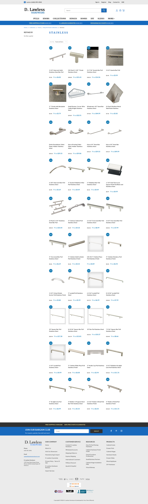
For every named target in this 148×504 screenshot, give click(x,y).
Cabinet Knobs (110, 445)
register (103, 2)
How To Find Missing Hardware (92, 445)
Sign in (97, 2)
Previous (143, 499)
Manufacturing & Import (52, 455)
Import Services (49, 471)
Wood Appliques (111, 461)
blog (109, 2)
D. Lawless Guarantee (51, 458)
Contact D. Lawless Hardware (71, 445)
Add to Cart (57, 56)
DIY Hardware (110, 464)
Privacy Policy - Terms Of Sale (52, 462)
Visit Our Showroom (51, 451)
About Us (48, 448)
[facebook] (111, 431)
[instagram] (121, 431)
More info (40, 23)
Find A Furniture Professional (91, 455)
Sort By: (52, 41)
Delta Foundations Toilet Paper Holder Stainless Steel (56, 146)
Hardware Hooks (111, 455)
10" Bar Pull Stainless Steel (95, 329)
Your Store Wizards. (89, 500)
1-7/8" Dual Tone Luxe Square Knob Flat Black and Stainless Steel (114, 184)
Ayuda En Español (71, 466)
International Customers (73, 459)
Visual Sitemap (90, 467)
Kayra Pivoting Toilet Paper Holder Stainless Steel (75, 146)
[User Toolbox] (117, 10)
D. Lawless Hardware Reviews (51, 466)
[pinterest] (116, 431)
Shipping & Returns (71, 453)
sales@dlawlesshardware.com (32, 456)
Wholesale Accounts (72, 450)
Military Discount (71, 463)
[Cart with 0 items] (123, 10)
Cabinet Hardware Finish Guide (93, 450)
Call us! (34, 2)
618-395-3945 (28, 450)
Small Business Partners (93, 459)
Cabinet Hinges (110, 451)
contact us (116, 2)
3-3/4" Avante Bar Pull (113, 70)
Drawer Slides (110, 458)
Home (47, 445)
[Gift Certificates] (120, 10)
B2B (123, 2)
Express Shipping (71, 456)
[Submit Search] (104, 10)
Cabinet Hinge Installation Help (93, 463)
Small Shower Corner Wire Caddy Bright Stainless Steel (76, 108)
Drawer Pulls (110, 448)
